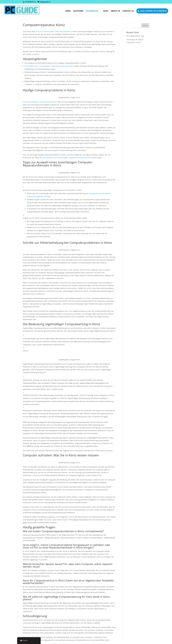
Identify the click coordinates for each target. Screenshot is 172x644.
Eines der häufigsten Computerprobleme (39, 102)
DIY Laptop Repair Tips (135, 36)
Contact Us (128, 11)
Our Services (92, 11)
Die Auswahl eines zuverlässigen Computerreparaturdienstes (48, 66)
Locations (78, 11)
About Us (115, 11)
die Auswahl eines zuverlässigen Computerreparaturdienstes (67, 157)
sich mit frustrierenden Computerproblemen (53, 31)
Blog (105, 11)
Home (67, 11)
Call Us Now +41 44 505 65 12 (153, 11)
